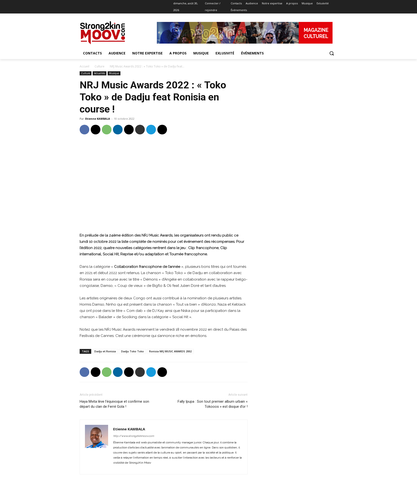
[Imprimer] (140, 129)
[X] (102, 3)
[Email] (129, 129)
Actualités (99, 73)
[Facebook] (82, 3)
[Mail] (126, 467)
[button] (331, 53)
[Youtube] (109, 3)
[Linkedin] (96, 3)
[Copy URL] (162, 129)
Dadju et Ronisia (105, 351)
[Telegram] (151, 129)
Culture (99, 66)
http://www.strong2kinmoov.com (133, 436)
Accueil (84, 66)
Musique (114, 73)
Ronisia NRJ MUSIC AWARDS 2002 (170, 351)
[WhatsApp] (106, 129)
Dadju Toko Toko (132, 351)
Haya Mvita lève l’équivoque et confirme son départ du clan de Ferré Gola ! (114, 404)
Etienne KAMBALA (97, 118)
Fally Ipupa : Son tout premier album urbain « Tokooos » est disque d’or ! (213, 404)
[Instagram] (89, 3)
